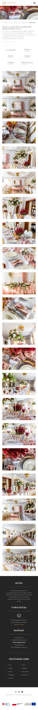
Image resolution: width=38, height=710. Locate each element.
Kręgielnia (11, 674)
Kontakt (11, 678)
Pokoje (10, 671)
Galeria (15, 22)
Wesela (23, 22)
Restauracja (25, 671)
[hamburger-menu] (34, 3)
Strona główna (5, 22)
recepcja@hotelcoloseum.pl (19, 640)
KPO (10, 665)
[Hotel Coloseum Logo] (9, 3)
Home (23, 665)
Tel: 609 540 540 (19, 645)
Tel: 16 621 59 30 (19, 637)
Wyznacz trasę (19, 624)
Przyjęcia (24, 668)
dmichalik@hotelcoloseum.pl (19, 647)
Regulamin (25, 674)
